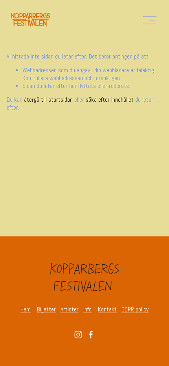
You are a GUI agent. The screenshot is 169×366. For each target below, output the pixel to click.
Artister (70, 309)
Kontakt (107, 309)
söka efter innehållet (110, 100)
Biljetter (46, 309)
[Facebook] (91, 335)
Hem (25, 309)
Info (87, 309)
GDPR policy (135, 309)
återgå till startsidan (48, 100)
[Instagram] (78, 335)
